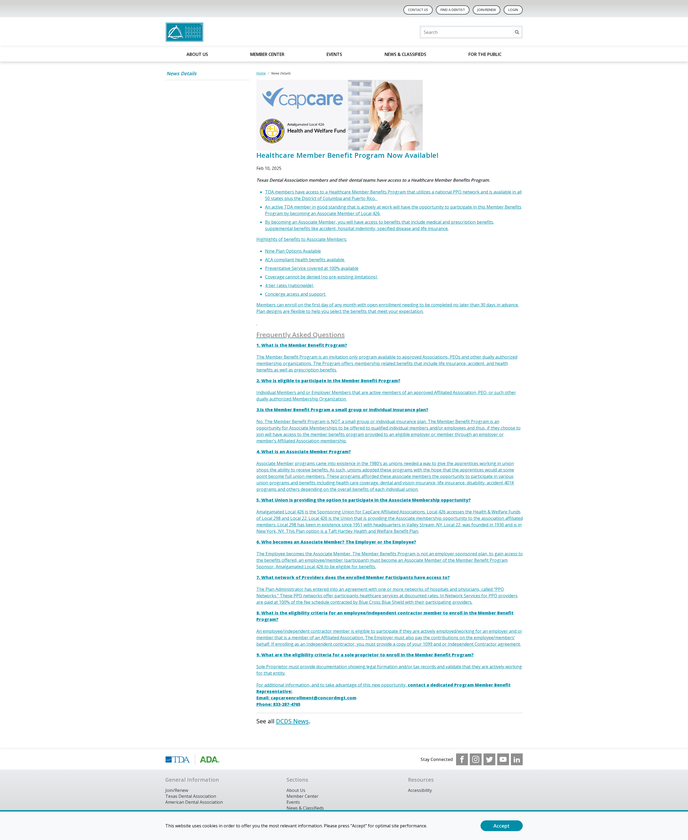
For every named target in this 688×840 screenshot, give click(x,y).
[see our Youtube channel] (503, 759)
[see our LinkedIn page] (517, 759)
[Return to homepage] (234, 32)
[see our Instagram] (476, 759)
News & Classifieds (405, 54)
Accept (501, 826)
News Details (181, 73)
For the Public (484, 54)
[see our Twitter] (489, 759)
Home (261, 73)
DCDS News (292, 721)
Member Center (267, 54)
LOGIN (513, 10)
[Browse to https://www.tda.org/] (192, 759)
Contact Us (418, 10)
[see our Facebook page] (462, 759)
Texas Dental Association (190, 796)
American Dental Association (194, 802)
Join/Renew (486, 10)
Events (334, 54)
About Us (197, 54)
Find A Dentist (452, 10)
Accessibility (420, 790)
